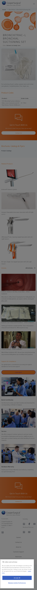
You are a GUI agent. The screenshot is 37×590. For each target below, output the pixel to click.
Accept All (17, 578)
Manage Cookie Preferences (17, 583)
